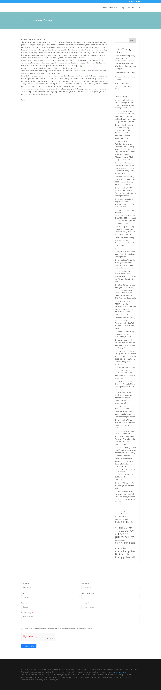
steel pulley (118, 546)
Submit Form (29, 646)
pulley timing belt (125, 542)
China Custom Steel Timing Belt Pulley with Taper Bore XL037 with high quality (124, 334)
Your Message (26, 613)
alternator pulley (120, 511)
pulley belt (121, 534)
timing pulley (123, 554)
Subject (24, 603)
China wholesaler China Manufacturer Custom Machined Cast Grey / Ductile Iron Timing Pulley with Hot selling (125, 276)
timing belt (121, 548)
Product (112, 8)
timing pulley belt (125, 557)
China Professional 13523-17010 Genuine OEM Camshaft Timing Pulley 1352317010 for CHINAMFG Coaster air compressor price (125, 411)
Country (84, 603)
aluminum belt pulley (121, 514)
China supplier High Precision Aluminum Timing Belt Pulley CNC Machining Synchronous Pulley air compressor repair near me (125, 496)
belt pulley (127, 521)
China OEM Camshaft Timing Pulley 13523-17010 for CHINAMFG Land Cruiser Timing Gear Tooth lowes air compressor (125, 372)
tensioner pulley (128, 546)
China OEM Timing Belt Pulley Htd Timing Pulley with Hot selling (125, 485)
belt (117, 521)
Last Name (85, 583)
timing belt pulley (125, 551)
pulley (129, 530)
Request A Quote (134, 2)
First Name (25, 583)
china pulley (124, 527)
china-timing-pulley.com (119, 672)
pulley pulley (124, 537)
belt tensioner (119, 525)
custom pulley (119, 531)
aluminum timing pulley (122, 519)
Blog (122, 8)
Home (104, 8)
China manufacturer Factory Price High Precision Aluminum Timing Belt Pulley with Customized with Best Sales (125, 323)
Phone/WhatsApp (87, 593)
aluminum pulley (120, 516)
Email (23, 593)
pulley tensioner (120, 540)
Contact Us (131, 8)
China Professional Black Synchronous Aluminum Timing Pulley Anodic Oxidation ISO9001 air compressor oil (124, 397)
